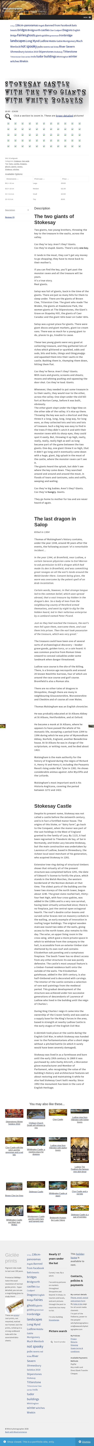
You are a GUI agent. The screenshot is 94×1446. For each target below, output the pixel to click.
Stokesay (58, 51)
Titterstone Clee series (20, 56)
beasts (13, 30)
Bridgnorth (34, 30)
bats (74, 25)
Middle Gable (56, 41)
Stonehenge (54, 1320)
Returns (74, 1342)
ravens (46, 46)
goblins (45, 35)
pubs (40, 46)
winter (73, 56)
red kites (54, 46)
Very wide (25, 161)
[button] (86, 17)
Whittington (62, 56)
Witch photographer (12, 8)
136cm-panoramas (26, 25)
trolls (33, 56)
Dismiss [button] (86, 1441)
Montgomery (69, 41)
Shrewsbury (17, 51)
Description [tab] (10, 210)
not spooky (29, 46)
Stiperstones (46, 51)
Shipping (74, 1345)
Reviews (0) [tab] (10, 217)
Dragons (67, 30)
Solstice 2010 (31, 51)
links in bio (77, 1304)
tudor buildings (46, 56)
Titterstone (70, 51)
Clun (52, 30)
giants (39, 35)
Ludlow (44, 41)
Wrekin (24, 61)
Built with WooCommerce (16, 1432)
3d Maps (12, 26)
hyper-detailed (64, 115)
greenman (54, 35)
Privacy (74, 1339)
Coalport (58, 30)
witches (14, 61)
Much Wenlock (35, 1341)
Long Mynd (32, 41)
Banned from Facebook (58, 25)
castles (45, 30)
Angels (41, 25)
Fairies (21, 35)
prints (16, 1315)
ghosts (30, 35)
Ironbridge (65, 35)
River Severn (67, 46)
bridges (22, 30)
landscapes (17, 41)
